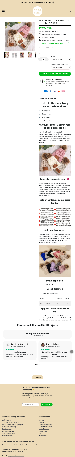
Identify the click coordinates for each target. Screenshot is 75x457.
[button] (3, 351)
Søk (40, 433)
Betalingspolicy (7, 429)
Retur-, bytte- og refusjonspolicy (13, 425)
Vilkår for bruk (6, 420)
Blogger (41, 422)
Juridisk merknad (7, 436)
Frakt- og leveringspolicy (10, 422)
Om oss (41, 420)
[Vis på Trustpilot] (8, 345)
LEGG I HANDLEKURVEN (55, 73)
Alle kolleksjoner (44, 429)
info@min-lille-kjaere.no (16, 456)
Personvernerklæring (9, 427)
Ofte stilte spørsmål (45, 427)
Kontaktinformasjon (8, 431)
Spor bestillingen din (45, 425)
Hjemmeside (43, 436)
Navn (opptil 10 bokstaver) (47, 48)
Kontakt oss (43, 431)
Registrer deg (47, 405)
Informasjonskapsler (9, 433)
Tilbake (38, 377)
